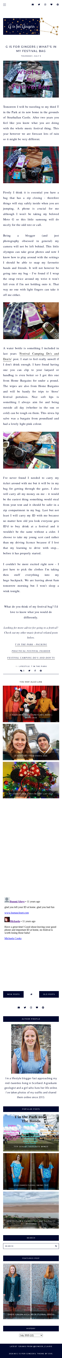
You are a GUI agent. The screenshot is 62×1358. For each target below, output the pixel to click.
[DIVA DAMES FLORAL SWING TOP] (31, 1189)
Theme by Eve (45, 1354)
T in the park (39, 666)
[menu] (4, 4)
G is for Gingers (26, 1354)
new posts (13, 994)
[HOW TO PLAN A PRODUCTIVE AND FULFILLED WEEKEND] (31, 1227)
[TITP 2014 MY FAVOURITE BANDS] (31, 1150)
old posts (49, 994)
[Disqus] (31, 848)
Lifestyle (24, 666)
